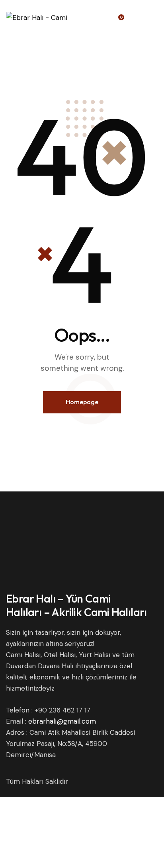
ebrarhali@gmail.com (62, 721)
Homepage (82, 402)
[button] (155, 14)
